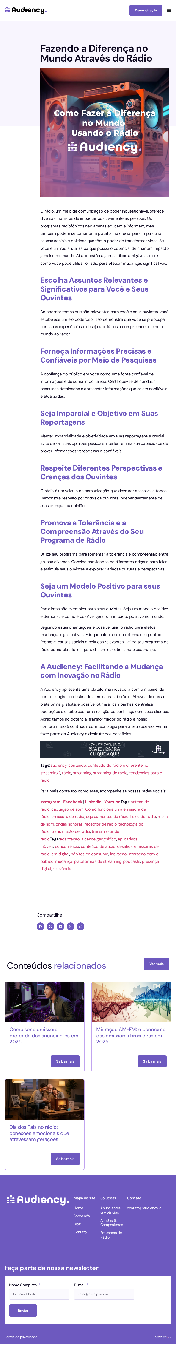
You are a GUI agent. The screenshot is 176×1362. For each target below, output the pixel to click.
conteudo (77, 765)
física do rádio (143, 816)
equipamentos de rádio (107, 816)
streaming (82, 773)
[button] (40, 926)
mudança (63, 861)
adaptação (70, 839)
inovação (118, 854)
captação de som (67, 809)
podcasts (131, 861)
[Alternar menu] (169, 10)
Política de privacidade (21, 1337)
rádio (66, 773)
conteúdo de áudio (98, 846)
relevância (62, 868)
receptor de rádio (100, 824)
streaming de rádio (110, 773)
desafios (124, 846)
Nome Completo (23, 1285)
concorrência (67, 846)
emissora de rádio (67, 816)
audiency (58, 765)
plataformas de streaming (97, 861)
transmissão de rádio (70, 831)
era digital (60, 854)
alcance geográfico (98, 839)
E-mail (80, 1285)
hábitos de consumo (89, 854)
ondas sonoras (69, 824)
